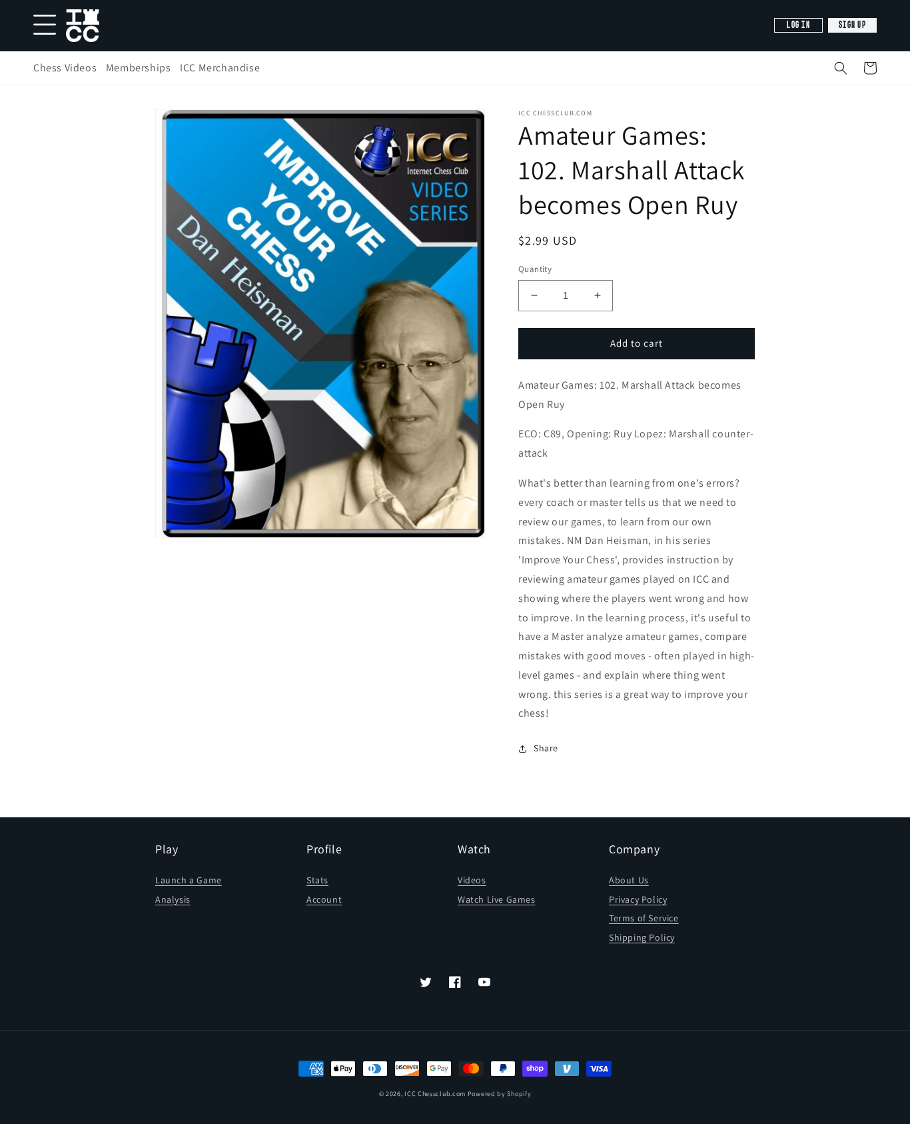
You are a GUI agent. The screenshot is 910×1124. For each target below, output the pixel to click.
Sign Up (852, 25)
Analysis (173, 899)
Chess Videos (65, 68)
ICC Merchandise (220, 68)
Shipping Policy (642, 937)
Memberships (138, 68)
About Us (629, 880)
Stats (317, 880)
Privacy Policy (638, 899)
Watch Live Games (497, 899)
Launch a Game (188, 880)
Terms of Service (644, 918)
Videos (472, 880)
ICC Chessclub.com (435, 1093)
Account (324, 899)
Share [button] (546, 748)
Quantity (535, 269)
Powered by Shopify (500, 1093)
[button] (840, 68)
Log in (798, 25)
